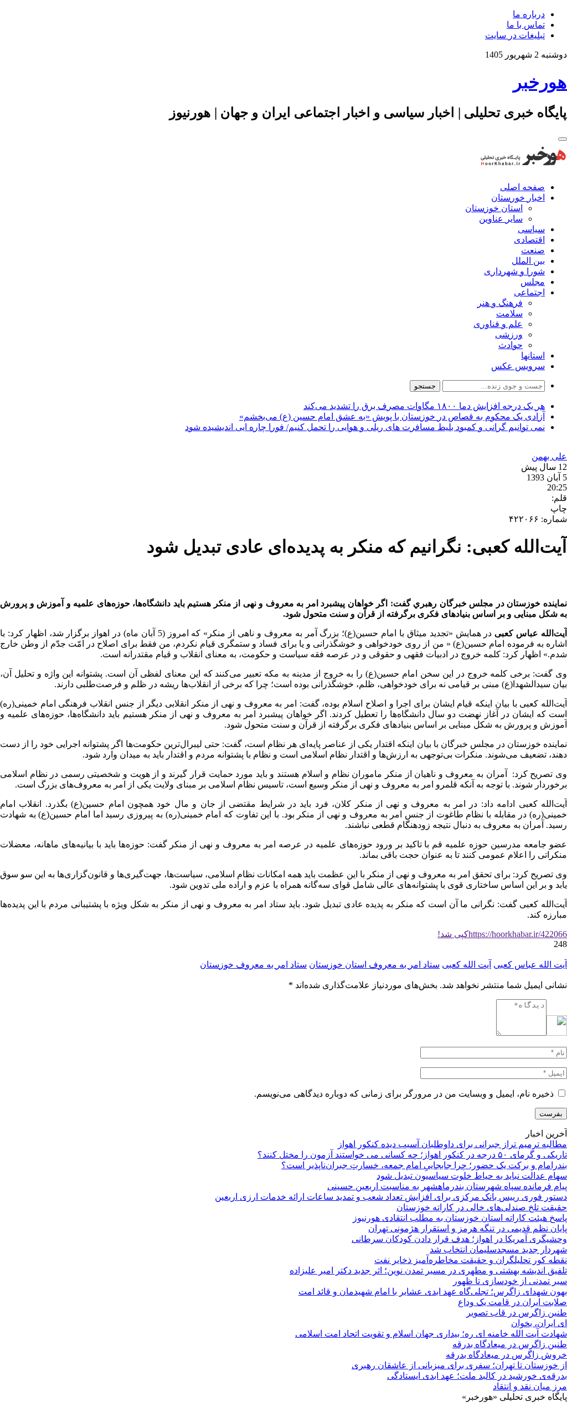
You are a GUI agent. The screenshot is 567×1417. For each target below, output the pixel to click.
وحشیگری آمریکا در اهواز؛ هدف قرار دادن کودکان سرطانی (459, 1239)
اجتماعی (529, 292)
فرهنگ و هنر (500, 303)
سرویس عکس (518, 366)
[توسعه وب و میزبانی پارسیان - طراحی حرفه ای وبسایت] (539, 1411)
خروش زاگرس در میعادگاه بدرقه (506, 1354)
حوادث (510, 345)
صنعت (533, 250)
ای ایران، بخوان (539, 1323)
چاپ (558, 508)
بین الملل (528, 260)
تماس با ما (526, 24)
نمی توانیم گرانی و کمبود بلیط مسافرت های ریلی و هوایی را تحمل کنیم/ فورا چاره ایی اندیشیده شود (365, 427)
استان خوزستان (494, 208)
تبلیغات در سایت (515, 35)
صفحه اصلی (522, 187)
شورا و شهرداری (514, 271)
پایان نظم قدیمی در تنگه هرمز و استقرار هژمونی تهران (467, 1228)
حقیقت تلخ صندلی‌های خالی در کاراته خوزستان (481, 1207)
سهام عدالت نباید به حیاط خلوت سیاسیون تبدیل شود (472, 1175)
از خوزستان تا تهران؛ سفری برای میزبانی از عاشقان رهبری (459, 1365)
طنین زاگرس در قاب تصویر (516, 1312)
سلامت (509, 313)
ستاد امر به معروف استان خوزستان (374, 964)
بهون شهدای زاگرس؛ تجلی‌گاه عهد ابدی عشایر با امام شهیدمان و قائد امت (432, 1291)
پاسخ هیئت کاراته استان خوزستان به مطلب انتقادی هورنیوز (460, 1217)
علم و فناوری (498, 324)
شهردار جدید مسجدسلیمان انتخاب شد (498, 1249)
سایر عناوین (501, 218)
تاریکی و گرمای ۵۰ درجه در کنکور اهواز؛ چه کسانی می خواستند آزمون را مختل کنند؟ (412, 1154)
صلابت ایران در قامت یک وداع (512, 1302)
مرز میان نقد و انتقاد (530, 1386)
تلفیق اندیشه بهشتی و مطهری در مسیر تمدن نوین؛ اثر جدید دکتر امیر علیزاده (428, 1270)
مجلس (532, 282)
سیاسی (531, 229)
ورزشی (509, 334)
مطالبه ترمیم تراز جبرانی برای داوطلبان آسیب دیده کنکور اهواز (452, 1144)
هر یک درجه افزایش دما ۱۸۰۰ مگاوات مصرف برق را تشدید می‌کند (424, 406)
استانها (533, 355)
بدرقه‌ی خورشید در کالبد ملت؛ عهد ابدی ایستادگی (477, 1375)
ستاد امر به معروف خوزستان (253, 964)
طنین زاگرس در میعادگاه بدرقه (509, 1344)
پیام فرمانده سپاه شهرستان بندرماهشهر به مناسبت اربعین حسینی (447, 1186)
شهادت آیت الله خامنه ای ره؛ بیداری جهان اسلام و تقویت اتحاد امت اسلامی (431, 1333)
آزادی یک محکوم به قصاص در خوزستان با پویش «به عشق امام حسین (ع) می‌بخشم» (392, 416)
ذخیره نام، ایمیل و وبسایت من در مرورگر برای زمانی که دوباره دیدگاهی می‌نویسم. (404, 1093)
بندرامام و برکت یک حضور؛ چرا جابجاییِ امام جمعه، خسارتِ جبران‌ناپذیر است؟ (424, 1165)
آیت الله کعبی (466, 964)
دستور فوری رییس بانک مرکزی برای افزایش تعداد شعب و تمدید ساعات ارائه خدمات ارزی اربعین (391, 1196)
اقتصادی (529, 239)
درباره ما (529, 14)
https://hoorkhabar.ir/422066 (502, 934)
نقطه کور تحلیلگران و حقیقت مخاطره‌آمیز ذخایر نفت (470, 1260)
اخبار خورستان (518, 197)
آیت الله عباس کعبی (530, 964)
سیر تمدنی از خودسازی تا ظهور (510, 1281)
